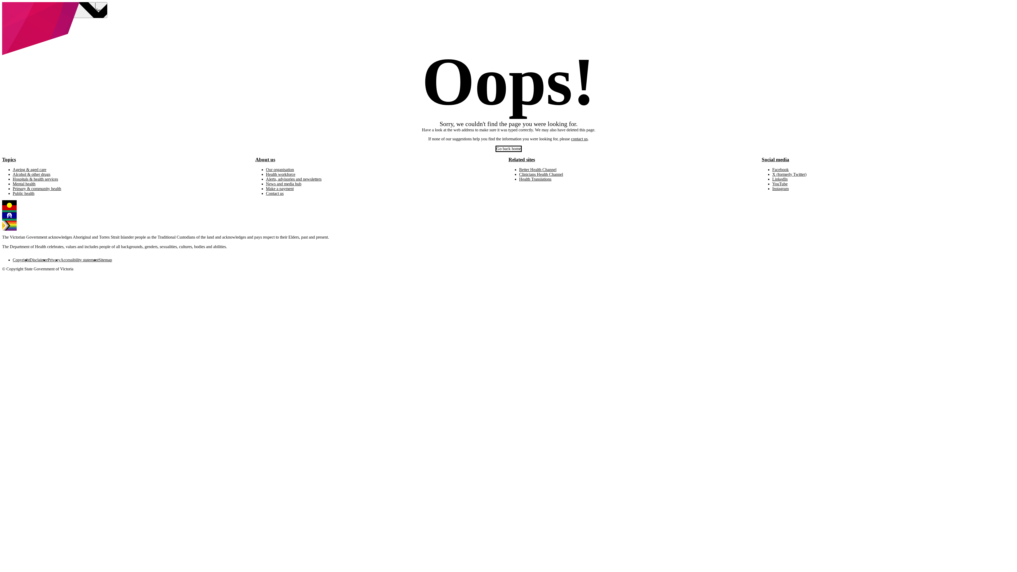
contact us (579, 139)
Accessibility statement (79, 260)
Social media (775, 159)
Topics (9, 159)
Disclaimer (39, 260)
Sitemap (105, 260)
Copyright (21, 260)
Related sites (521, 159)
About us (265, 159)
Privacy (54, 260)
